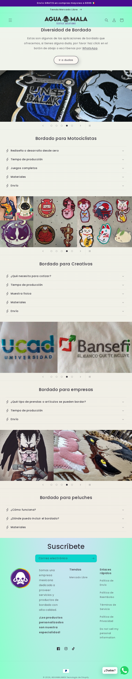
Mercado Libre (78, 577)
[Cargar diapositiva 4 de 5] (66, 125)
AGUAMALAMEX (59, 677)
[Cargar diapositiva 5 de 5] (72, 125)
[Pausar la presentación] (89, 125)
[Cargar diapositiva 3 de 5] (61, 125)
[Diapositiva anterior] (43, 125)
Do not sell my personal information (109, 633)
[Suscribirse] (93, 558)
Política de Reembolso (107, 595)
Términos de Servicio (108, 607)
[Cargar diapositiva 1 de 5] (51, 125)
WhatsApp (90, 48)
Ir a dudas (66, 60)
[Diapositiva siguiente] (80, 125)
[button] (10, 20)
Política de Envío (107, 583)
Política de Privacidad (107, 619)
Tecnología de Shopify (78, 677)
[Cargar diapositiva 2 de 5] (56, 125)
